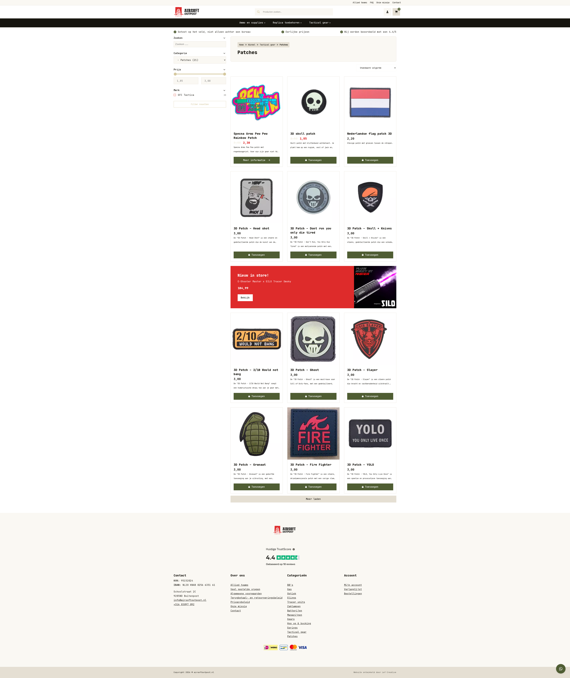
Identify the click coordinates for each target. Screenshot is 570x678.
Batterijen (294, 610)
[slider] (175, 74)
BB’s (290, 585)
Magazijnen (294, 615)
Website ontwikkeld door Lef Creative (375, 672)
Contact (396, 2)
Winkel (251, 44)
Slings (291, 597)
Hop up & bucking (299, 623)
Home (241, 44)
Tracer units (296, 602)
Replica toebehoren (286, 22)
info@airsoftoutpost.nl (190, 600)
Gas (289, 589)
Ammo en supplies (251, 22)
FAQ (371, 2)
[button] (313, 160)
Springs (292, 627)
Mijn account (353, 585)
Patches (292, 636)
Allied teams (360, 2)
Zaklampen (294, 606)
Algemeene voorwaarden (246, 593)
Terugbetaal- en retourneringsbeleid (256, 597)
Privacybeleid (240, 602)
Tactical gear (318, 22)
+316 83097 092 (184, 604)
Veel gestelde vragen (245, 589)
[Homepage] (187, 11)
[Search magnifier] (258, 12)
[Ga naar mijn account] (387, 12)
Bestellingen (353, 593)
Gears (291, 619)
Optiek (291, 593)
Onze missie (383, 2)
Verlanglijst (353, 589)
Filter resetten (200, 104)
